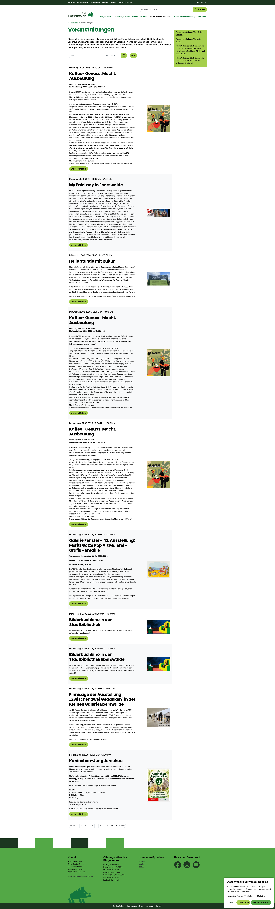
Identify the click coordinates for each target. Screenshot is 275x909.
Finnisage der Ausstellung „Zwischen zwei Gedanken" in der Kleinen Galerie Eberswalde (102, 699)
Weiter (122, 826)
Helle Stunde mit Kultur (92, 261)
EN (202, 2)
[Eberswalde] (81, 14)
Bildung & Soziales (139, 16)
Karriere (113, 2)
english (141, 864)
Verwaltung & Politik (122, 16)
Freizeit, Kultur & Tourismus (160, 16)
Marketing (261, 896)
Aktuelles (105, 2)
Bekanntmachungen (125, 2)
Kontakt (159, 906)
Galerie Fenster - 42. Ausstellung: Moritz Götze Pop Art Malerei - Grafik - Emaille (102, 545)
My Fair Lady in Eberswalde (96, 185)
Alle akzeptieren (261, 902)
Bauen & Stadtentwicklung (184, 16)
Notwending (235, 896)
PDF (133, 55)
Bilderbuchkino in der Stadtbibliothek (90, 622)
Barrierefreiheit (118, 906)
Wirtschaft (202, 16)
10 (112, 826)
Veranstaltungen (82, 2)
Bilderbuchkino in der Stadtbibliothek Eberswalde (97, 657)
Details (231, 902)
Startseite (74, 23)
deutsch (142, 861)
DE (198, 2)
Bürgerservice (105, 16)
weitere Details (78, 168)
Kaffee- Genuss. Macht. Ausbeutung (92, 76)
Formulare (71, 2)
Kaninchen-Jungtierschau (96, 761)
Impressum (150, 906)
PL (205, 2)
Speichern (243, 902)
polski (141, 867)
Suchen (201, 9)
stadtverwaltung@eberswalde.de (80, 876)
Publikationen (95, 2)
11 (116, 826)
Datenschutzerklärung (135, 906)
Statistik (250, 896)
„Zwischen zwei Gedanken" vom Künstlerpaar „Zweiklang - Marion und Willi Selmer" (190, 51)
